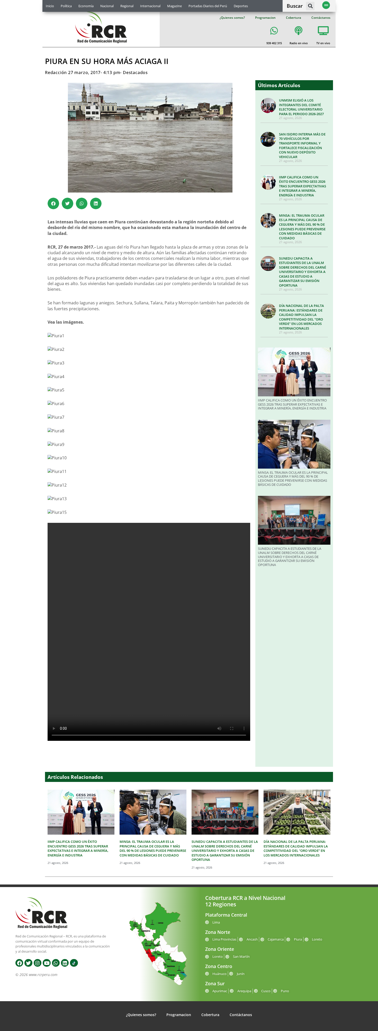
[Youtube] (46, 963)
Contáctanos (320, 17)
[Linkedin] (65, 963)
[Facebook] (19, 963)
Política (66, 6)
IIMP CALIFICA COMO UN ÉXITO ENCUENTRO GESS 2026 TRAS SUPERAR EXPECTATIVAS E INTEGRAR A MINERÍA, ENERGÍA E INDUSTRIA (302, 186)
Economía (86, 6)
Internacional (150, 6)
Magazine (174, 6)
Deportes (241, 6)
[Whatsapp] (56, 963)
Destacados (135, 72)
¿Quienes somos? (232, 17)
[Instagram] (37, 963)
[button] (310, 6)
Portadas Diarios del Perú (207, 6)
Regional (126, 6)
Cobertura (293, 17)
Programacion (265, 17)
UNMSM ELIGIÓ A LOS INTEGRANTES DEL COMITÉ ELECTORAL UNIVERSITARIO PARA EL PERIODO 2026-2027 (301, 107)
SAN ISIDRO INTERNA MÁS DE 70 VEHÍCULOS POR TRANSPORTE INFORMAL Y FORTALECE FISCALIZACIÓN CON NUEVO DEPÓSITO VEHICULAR (302, 145)
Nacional (107, 6)
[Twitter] (28, 963)
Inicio (50, 6)
